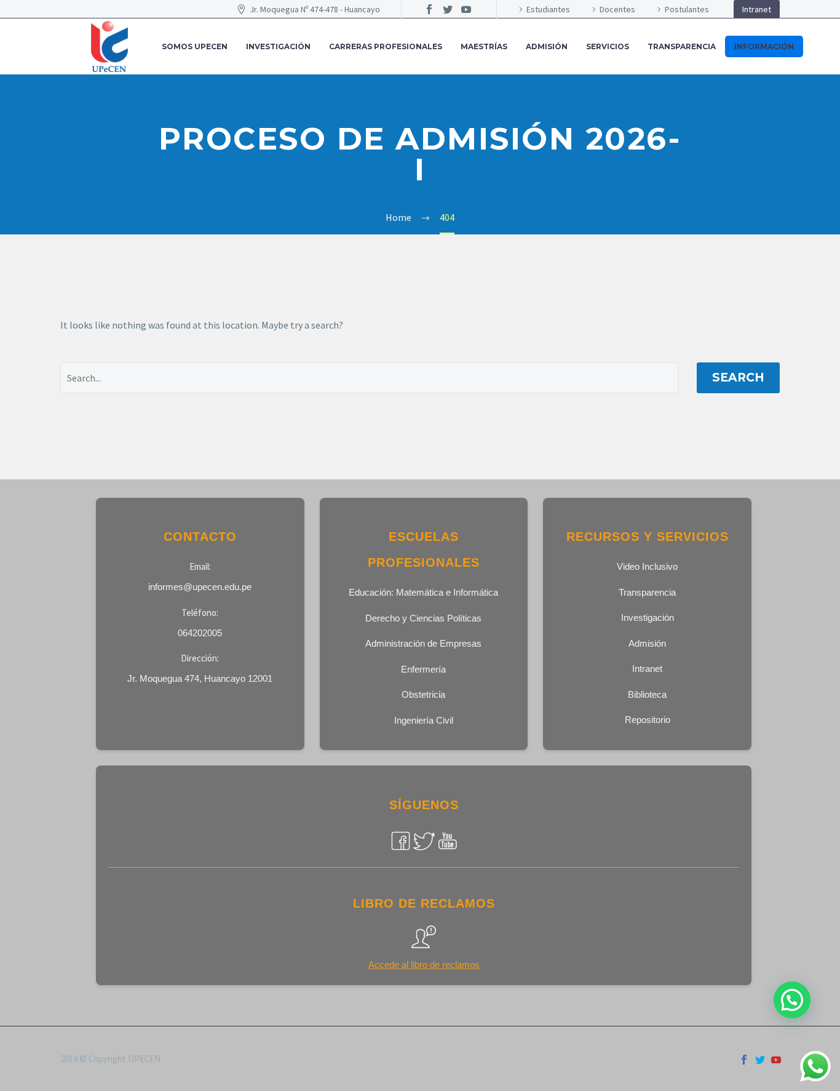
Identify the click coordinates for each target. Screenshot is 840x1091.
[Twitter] (447, 9)
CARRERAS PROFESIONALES (385, 46)
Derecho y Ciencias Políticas (423, 618)
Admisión (647, 643)
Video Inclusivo (647, 566)
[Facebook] (429, 9)
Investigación (647, 617)
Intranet (756, 9)
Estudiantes (548, 9)
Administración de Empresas (423, 643)
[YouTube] (466, 9)
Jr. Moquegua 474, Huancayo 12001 (199, 678)
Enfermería (423, 669)
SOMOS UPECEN (195, 46)
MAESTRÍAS (484, 46)
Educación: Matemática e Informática (423, 592)
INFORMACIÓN (764, 46)
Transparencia (682, 46)
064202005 (200, 633)
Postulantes (687, 9)
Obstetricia (423, 694)
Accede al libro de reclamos (424, 964)
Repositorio (647, 719)
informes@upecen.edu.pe (200, 586)
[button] (792, 999)
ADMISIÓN (547, 46)
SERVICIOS (607, 46)
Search (738, 377)
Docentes (617, 9)
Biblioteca (647, 694)
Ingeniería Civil (423, 720)
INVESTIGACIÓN (278, 46)
